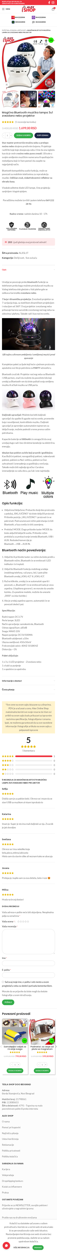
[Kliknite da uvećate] (6, 84)
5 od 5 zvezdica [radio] (28, 921)
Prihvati (38, 1248)
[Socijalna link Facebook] (49, 2)
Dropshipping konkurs (12, 1181)
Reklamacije (8, 1144)
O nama (6, 1121)
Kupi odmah (42, 135)
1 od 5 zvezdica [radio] (18, 921)
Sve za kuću (31, 257)
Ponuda (13, 30)
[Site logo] (28, 8)
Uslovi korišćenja (10, 1139)
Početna (5, 30)
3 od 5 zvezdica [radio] (23, 921)
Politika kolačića (10, 1156)
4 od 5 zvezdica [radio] (25, 921)
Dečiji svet (22, 30)
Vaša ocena (8, 921)
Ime (4, 958)
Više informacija (21, 1247)
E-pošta (6, 969)
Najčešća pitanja (10, 1133)
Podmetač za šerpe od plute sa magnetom (42, 1047)
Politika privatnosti (11, 1150)
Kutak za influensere (12, 1186)
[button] (15, 1070)
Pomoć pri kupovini (11, 1127)
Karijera (6, 1169)
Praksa (5, 1192)
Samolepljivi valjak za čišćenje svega (15, 1047)
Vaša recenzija (9, 926)
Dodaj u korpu (23, 135)
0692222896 (20, 22)
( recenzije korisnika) (25, 122)
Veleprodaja (8, 1175)
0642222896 (20, 17)
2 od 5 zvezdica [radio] (21, 921)
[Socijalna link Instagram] (53, 2)
